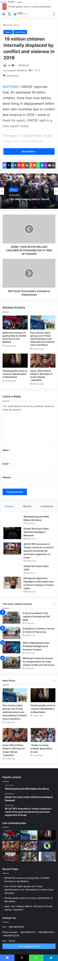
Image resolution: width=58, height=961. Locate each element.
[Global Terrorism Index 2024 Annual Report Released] (12, 533)
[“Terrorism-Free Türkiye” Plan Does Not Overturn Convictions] (10, 856)
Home (8, 25)
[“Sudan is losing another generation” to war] (43, 735)
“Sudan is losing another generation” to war (42, 748)
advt (10, 65)
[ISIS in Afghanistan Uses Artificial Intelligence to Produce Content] (11, 647)
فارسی (3, 1)
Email (6, 463)
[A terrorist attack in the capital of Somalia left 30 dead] (11, 618)
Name (6, 450)
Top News (20, 32)
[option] (29, 191)
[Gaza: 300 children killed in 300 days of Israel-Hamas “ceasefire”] (42, 361)
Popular (9, 506)
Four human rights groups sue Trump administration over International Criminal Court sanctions (42, 338)
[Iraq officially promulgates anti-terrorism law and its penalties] (47, 846)
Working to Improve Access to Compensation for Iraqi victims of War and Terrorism (38, 661)
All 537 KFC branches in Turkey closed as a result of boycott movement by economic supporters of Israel (38, 551)
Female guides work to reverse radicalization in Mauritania (15, 373)
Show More (28, 151)
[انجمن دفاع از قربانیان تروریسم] (22, 13)
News (16, 25)
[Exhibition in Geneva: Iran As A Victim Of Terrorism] (11, 633)
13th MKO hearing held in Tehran (29, 199)
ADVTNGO (11, 87)
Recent (27, 506)
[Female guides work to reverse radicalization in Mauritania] (15, 361)
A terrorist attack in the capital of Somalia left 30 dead (36, 616)
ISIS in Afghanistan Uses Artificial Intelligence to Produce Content (36, 646)
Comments (47, 506)
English (11, 1)
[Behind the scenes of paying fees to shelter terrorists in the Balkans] (15, 322)
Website (7, 477)
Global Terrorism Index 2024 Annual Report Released (36, 532)
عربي (19, 1)
